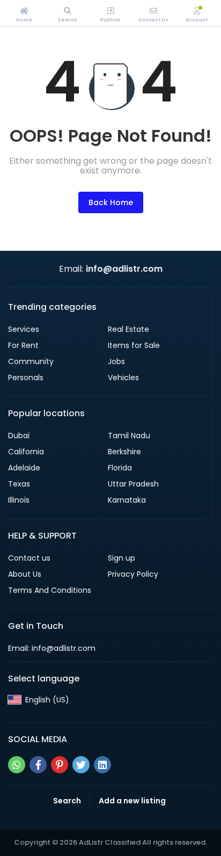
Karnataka (127, 500)
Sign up (121, 558)
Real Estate (128, 329)
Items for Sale (134, 345)
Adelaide (24, 467)
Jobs (116, 361)
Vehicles (123, 377)
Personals (25, 377)
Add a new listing (132, 800)
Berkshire (124, 451)
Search (67, 800)
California (26, 451)
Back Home (111, 202)
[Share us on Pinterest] (59, 764)
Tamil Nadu (129, 435)
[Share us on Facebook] (38, 764)
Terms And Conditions (49, 590)
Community (31, 361)
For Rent (23, 345)
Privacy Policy (133, 574)
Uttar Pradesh (133, 483)
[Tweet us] (81, 764)
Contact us (29, 558)
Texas (19, 483)
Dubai (19, 435)
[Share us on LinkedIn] (102, 764)
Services (23, 329)
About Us (24, 574)
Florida (120, 467)
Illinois (19, 500)
